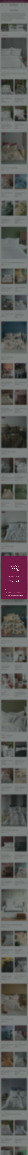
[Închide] (24, 558)
